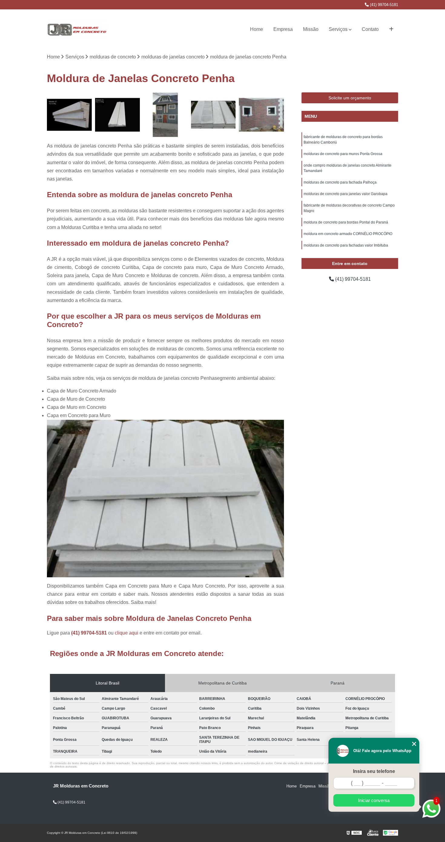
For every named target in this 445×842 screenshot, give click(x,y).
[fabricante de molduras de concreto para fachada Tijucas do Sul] (69, 115)
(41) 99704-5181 (383, 4)
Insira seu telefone (374, 771)
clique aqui (126, 632)
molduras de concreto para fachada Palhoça (340, 182)
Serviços (338, 29)
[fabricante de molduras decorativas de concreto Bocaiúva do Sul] (165, 115)
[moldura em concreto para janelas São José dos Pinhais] (261, 115)
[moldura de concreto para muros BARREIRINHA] (213, 115)
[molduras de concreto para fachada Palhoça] (117, 115)
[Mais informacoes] (391, 29)
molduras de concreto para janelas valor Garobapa (345, 194)
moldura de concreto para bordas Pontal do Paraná (346, 222)
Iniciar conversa (374, 800)
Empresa (283, 29)
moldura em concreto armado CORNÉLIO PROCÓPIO (348, 234)
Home (256, 29)
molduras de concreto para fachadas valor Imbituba (346, 245)
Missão (310, 29)
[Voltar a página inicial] (77, 29)
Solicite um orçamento (349, 97)
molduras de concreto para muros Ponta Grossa (343, 154)
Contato (370, 29)
